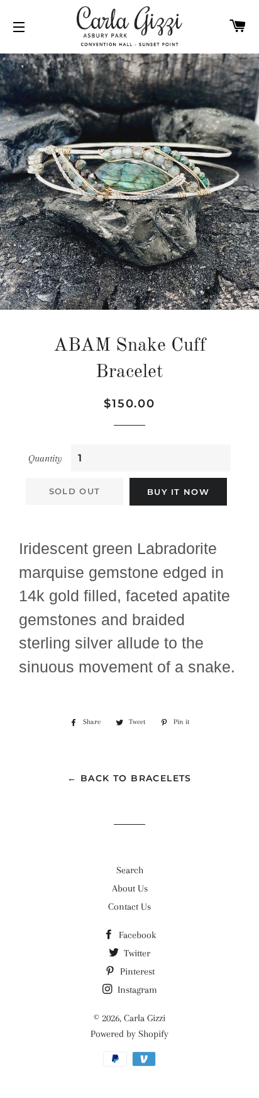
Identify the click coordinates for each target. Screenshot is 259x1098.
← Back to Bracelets (129, 778)
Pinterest (136, 971)
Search (129, 870)
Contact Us (129, 906)
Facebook (136, 935)
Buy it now (178, 492)
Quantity (45, 458)
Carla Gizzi (144, 1018)
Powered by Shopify (129, 1033)
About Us (130, 888)
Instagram (136, 989)
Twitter (135, 953)
